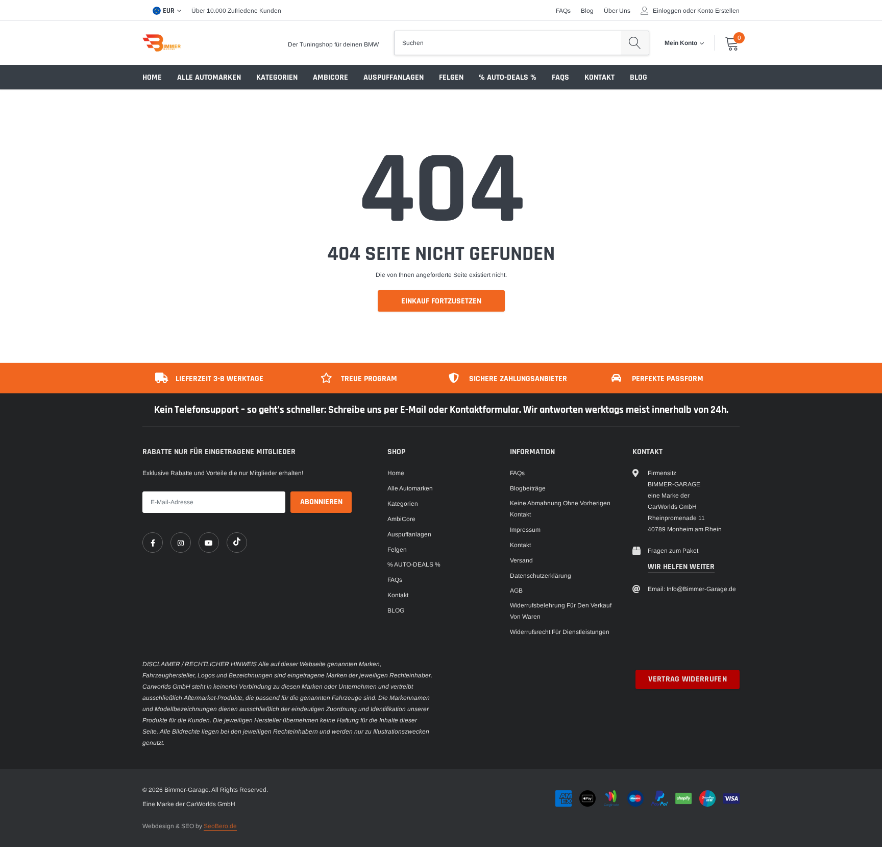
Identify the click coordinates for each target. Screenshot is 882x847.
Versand (521, 560)
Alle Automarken (209, 77)
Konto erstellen (718, 11)
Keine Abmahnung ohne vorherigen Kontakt (560, 509)
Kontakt (599, 77)
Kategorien (277, 77)
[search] (635, 43)
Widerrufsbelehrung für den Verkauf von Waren (560, 611)
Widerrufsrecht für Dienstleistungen (559, 632)
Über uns (617, 10)
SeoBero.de (220, 826)
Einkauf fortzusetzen (441, 301)
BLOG (638, 77)
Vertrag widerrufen (687, 679)
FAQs (563, 10)
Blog (587, 10)
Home (152, 77)
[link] (152, 542)
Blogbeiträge (528, 488)
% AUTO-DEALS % (507, 77)
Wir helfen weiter (681, 566)
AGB (516, 590)
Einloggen (667, 11)
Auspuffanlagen (393, 77)
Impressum (525, 529)
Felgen (451, 77)
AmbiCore (330, 77)
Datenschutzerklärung (540, 575)
